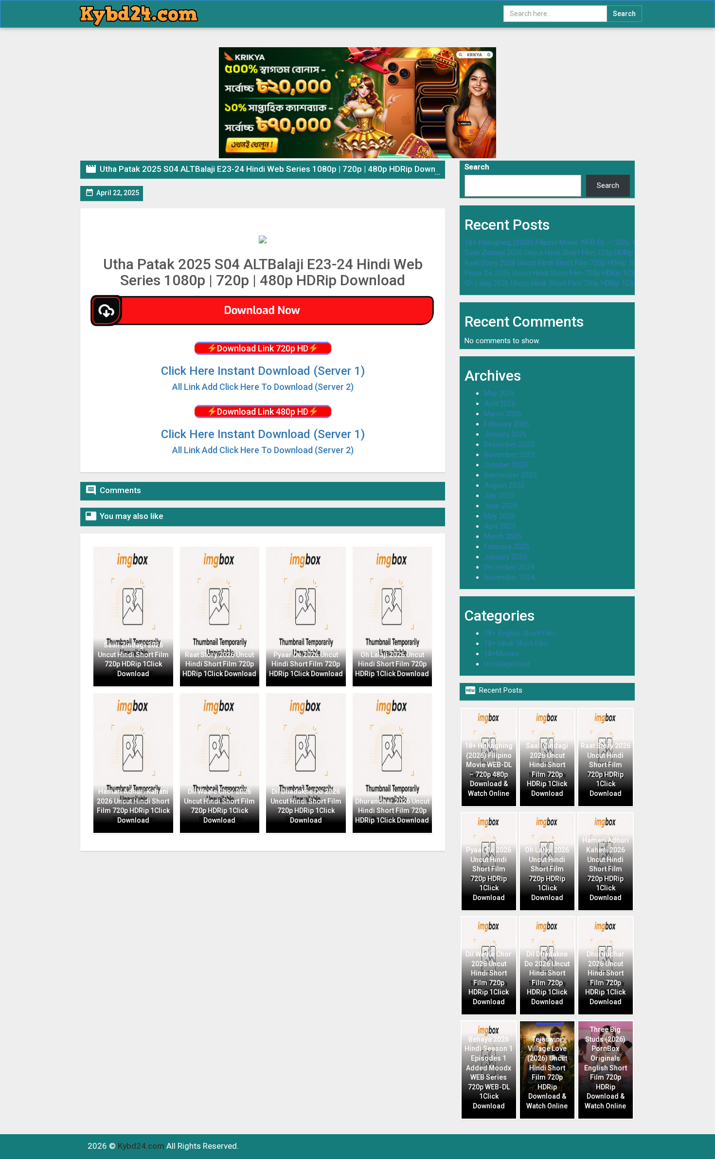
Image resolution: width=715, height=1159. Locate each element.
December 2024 (509, 567)
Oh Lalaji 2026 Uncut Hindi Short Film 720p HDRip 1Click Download (569, 283)
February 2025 (506, 546)
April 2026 (500, 403)
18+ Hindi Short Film (516, 643)
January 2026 (505, 434)
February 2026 (506, 424)
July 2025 (499, 495)
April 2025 (500, 526)
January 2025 (505, 556)
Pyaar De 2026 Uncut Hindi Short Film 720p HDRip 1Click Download (570, 273)
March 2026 (502, 413)
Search (477, 167)
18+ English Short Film (519, 633)
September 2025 (510, 475)
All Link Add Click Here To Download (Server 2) (263, 450)
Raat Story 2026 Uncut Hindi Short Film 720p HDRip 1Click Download (573, 262)
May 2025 (499, 516)
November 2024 (509, 577)
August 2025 (504, 485)
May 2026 (499, 393)
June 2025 (500, 505)
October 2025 (505, 464)
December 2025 (509, 444)
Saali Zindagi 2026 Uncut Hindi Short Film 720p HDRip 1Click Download (576, 252)
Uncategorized (507, 664)
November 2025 (509, 454)
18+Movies (501, 653)
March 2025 (502, 536)
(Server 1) (263, 371)
